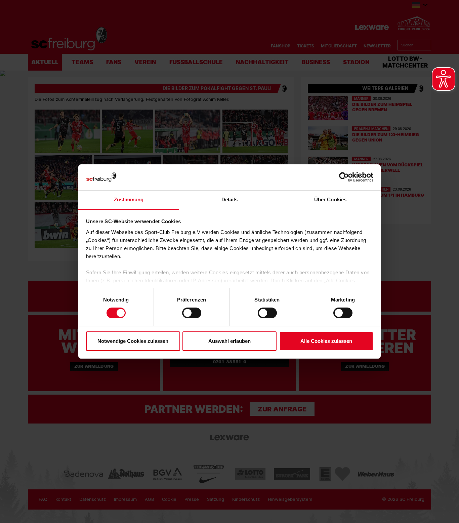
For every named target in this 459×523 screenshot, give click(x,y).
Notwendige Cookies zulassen (132, 341)
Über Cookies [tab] (330, 199)
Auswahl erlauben (229, 341)
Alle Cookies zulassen (326, 341)
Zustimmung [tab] (129, 199)
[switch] (191, 313)
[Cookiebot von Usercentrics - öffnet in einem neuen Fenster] (344, 177)
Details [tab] (229, 199)
